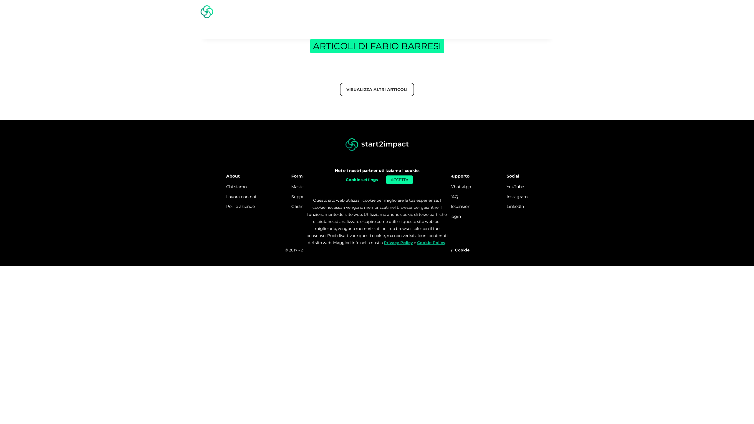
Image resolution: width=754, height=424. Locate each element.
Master (434, 11)
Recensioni (460, 206)
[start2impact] (377, 145)
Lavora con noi (241, 196)
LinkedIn (515, 206)
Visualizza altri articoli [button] (377, 89)
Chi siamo (236, 186)
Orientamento (472, 11)
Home (410, 11)
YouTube (515, 186)
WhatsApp (460, 186)
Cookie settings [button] (362, 179)
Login (455, 216)
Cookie (462, 250)
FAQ (453, 196)
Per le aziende (240, 206)
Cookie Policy (431, 242)
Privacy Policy (398, 242)
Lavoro (509, 11)
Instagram (517, 196)
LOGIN (540, 11)
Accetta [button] (399, 179)
